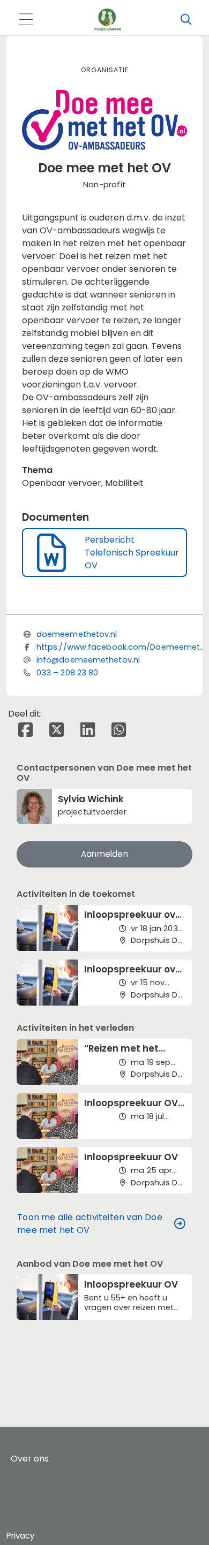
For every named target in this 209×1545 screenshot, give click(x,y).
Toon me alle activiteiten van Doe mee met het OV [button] (89, 1223)
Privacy (20, 1535)
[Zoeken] (186, 20)
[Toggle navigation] (26, 20)
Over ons (30, 1458)
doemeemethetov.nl (76, 634)
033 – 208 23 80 (67, 672)
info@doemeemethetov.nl (88, 659)
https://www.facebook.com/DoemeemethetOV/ (122, 647)
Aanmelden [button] (104, 853)
